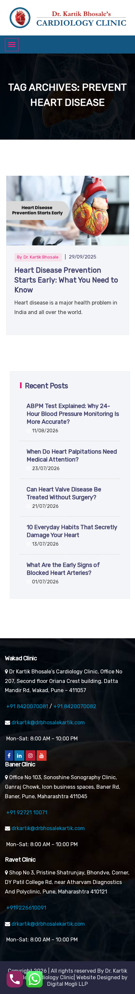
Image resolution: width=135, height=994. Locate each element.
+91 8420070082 (74, 706)
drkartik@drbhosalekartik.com (48, 722)
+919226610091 (26, 908)
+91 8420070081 (27, 706)
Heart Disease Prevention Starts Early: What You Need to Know (66, 280)
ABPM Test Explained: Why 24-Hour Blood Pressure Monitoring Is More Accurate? (73, 413)
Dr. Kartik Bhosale (41, 257)
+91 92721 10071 (26, 812)
